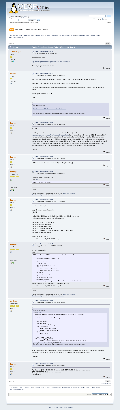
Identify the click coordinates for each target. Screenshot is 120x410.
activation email (24, 18)
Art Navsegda (15, 52)
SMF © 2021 (59, 407)
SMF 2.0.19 (52, 407)
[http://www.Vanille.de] (13, 190)
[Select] (38, 179)
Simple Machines (68, 407)
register (30, 16)
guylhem (13, 301)
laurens (13, 123)
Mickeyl (13, 171)
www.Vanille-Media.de (69, 193)
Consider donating (37, 195)
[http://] (13, 62)
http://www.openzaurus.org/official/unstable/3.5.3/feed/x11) (50, 135)
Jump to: (89, 394)
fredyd (13, 74)
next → (109, 41)
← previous (103, 41)
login (25, 16)
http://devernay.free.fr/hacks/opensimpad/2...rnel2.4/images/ (50, 62)
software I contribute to (57, 195)
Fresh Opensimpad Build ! (44, 51)
